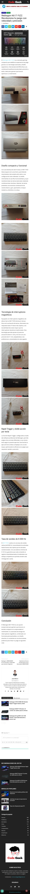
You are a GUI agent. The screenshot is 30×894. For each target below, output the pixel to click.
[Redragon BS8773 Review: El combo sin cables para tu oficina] (5, 710)
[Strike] (8, 742)
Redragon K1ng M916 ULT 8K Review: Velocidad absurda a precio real (17, 717)
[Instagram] (9, 691)
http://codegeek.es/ (15, 680)
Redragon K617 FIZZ (8, 60)
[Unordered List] (11, 742)
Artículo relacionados (7, 698)
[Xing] (24, 691)
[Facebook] (6, 691)
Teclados (8, 12)
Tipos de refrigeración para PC (17, 806)
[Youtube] (21, 691)
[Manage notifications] (26, 891)
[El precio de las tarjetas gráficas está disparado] (5, 793)
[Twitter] (18, 691)
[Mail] (15, 691)
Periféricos (7, 10)
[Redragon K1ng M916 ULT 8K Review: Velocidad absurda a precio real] (5, 717)
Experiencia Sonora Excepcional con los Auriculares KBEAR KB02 (23, 662)
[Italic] (4, 742)
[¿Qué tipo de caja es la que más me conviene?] (5, 800)
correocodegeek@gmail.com (18, 877)
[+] (20, 742)
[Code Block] (15, 742)
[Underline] (6, 742)
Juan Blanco (5, 23)
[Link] (17, 742)
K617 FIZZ (6, 543)
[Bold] (3, 742)
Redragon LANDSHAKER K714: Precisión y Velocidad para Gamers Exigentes (8, 662)
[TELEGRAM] (15, 6)
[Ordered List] (10, 742)
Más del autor (17, 698)
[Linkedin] (12, 691)
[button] (28, 2)
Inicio (2, 10)
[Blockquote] (13, 742)
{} (18, 742)
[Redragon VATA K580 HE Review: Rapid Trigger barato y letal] (5, 703)
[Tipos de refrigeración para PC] (5, 807)
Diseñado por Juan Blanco (15, 892)
